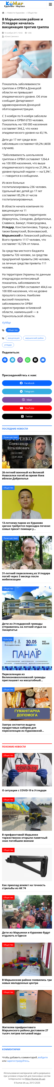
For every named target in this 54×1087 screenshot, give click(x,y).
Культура (7, 639)
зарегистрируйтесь (18, 1060)
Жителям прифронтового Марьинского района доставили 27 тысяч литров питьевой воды (25, 1030)
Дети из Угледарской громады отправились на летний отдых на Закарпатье (24, 626)
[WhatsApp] (27, 360)
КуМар (6, 322)
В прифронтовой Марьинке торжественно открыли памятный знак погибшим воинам (24, 837)
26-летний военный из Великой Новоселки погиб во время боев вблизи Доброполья (23, 475)
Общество (13, 330)
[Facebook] (5, 360)
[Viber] (20, 360)
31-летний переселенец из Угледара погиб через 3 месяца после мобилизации (26, 576)
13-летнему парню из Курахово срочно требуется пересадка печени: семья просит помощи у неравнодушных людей (26, 525)
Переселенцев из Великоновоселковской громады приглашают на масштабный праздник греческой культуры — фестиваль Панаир (23, 677)
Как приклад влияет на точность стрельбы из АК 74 (23, 887)
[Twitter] (35, 360)
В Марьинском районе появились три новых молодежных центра (27, 981)
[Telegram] (12, 360)
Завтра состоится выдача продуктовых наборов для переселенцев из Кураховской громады (22, 727)
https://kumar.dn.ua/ (35, 1078)
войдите (43, 1057)
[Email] (43, 360)
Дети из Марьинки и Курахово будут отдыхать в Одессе (26, 934)
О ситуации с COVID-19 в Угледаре (24, 790)
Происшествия (10, 437)
